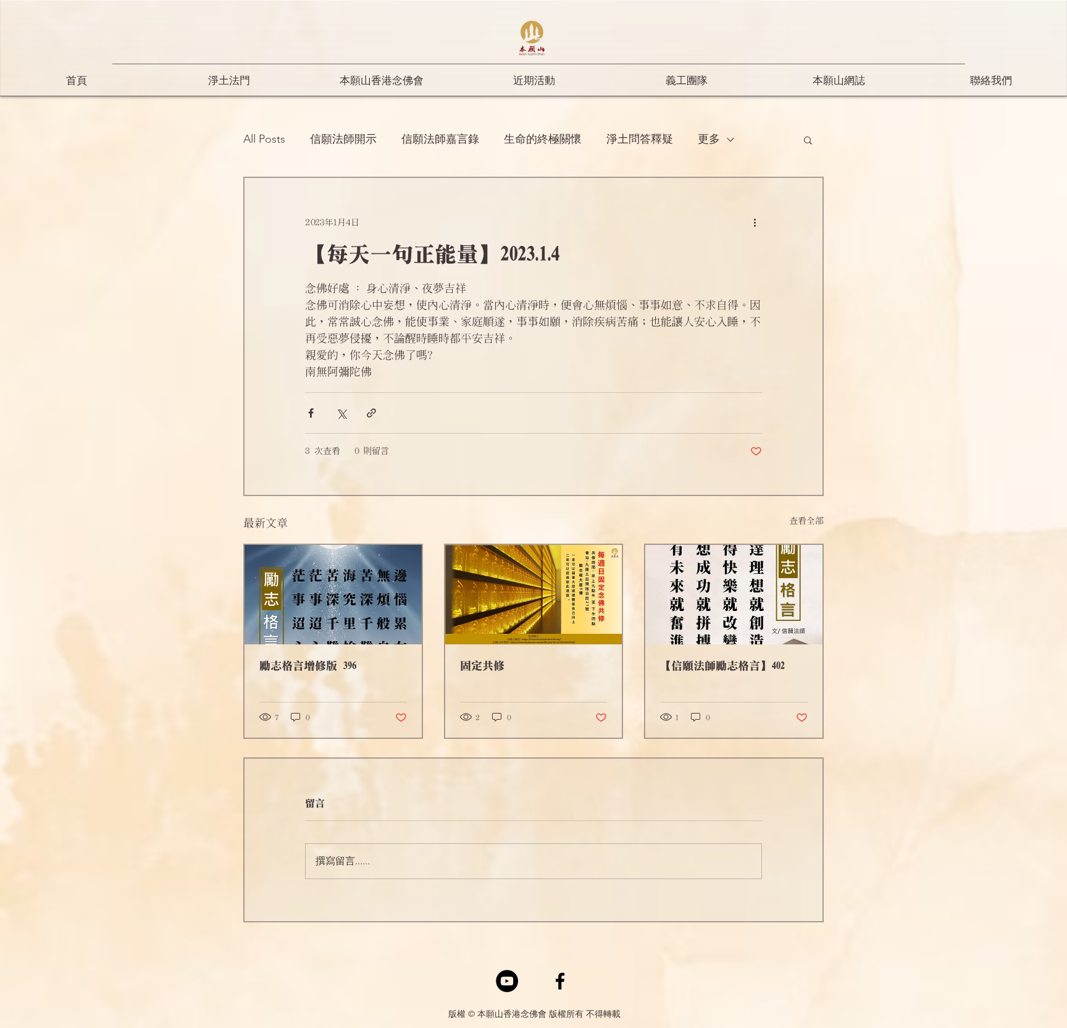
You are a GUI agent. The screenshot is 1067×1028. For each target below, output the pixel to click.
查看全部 (806, 520)
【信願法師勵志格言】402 (722, 666)
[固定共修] (533, 594)
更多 (709, 139)
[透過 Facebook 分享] (311, 413)
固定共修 (482, 666)
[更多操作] (754, 222)
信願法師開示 (343, 139)
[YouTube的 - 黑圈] (507, 981)
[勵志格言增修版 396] (333, 594)
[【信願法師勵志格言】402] (733, 594)
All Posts (264, 139)
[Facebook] (560, 981)
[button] (808, 140)
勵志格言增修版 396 (307, 666)
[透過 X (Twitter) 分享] (341, 413)
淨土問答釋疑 (639, 139)
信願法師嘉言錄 (440, 139)
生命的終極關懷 (543, 139)
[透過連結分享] (371, 413)
